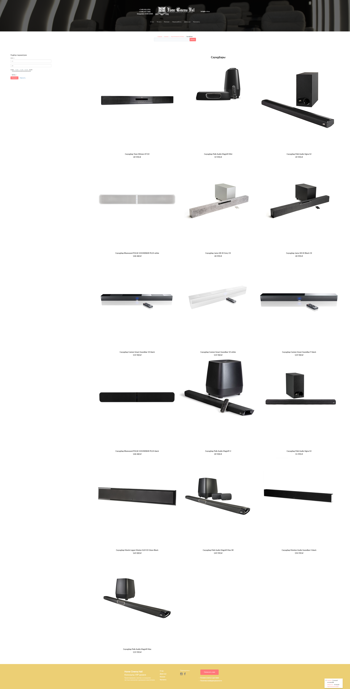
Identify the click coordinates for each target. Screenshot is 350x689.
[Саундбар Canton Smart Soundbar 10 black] (137, 304)
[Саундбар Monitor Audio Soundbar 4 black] (299, 502)
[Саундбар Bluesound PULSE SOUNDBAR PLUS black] (137, 403)
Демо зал (187, 22)
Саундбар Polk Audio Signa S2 (299, 154)
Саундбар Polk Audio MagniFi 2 (218, 451)
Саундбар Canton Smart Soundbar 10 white (218, 352)
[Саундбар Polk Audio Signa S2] (299, 106)
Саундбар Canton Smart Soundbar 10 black (137, 352)
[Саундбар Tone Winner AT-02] (137, 106)
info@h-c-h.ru (205, 11)
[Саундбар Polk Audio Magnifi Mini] (218, 106)
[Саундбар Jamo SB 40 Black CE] (299, 205)
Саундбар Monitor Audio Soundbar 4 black (299, 550)
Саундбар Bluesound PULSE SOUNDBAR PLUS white (137, 253)
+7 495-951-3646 (144, 11)
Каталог (167, 22)
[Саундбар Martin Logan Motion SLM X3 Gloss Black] (137, 502)
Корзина (329, 680)
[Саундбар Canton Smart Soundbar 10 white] (218, 304)
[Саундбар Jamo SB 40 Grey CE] (218, 205)
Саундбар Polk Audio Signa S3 (299, 451)
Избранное (330, 684)
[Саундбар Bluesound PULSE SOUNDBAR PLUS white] (137, 205)
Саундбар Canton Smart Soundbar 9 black (299, 352)
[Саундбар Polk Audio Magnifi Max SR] (218, 502)
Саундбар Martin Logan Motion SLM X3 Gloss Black (137, 550)
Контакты (196, 22)
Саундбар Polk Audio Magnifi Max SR (218, 550)
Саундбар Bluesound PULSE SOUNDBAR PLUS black (137, 451)
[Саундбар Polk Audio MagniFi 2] (218, 403)
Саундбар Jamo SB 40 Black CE (299, 253)
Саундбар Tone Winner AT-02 (137, 154)
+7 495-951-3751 (144, 9)
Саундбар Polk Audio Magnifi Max (137, 649)
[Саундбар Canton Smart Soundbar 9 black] (299, 304)
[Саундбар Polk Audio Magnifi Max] (137, 601)
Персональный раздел (333, 686)
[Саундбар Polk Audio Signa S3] (299, 403)
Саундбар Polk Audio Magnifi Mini (218, 154)
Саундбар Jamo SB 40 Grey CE (218, 253)
